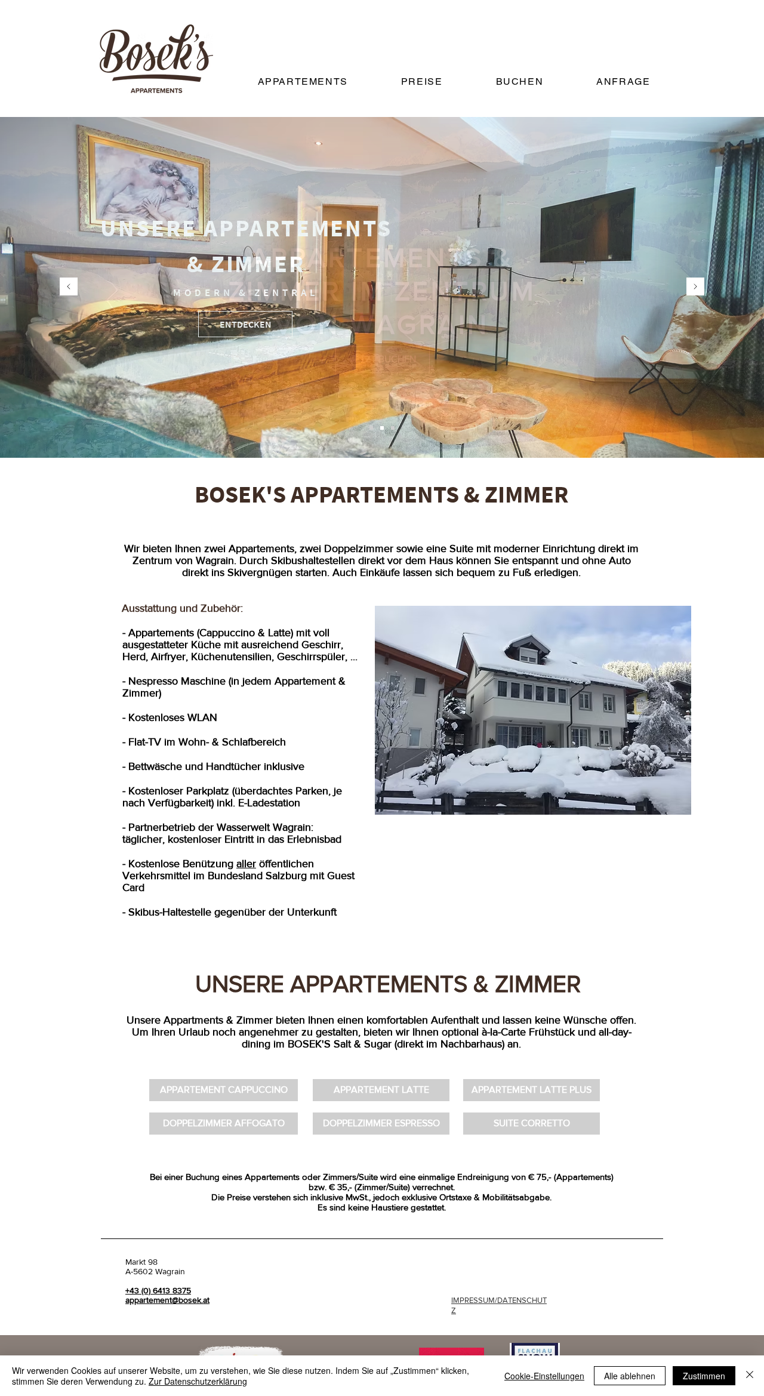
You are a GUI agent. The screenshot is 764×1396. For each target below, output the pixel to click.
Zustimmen (704, 1376)
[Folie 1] (371, 428)
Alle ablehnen (629, 1376)
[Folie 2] (382, 428)
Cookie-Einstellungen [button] (544, 1376)
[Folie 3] (393, 428)
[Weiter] (695, 287)
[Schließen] (750, 1375)
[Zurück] (69, 287)
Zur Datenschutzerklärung (198, 1381)
